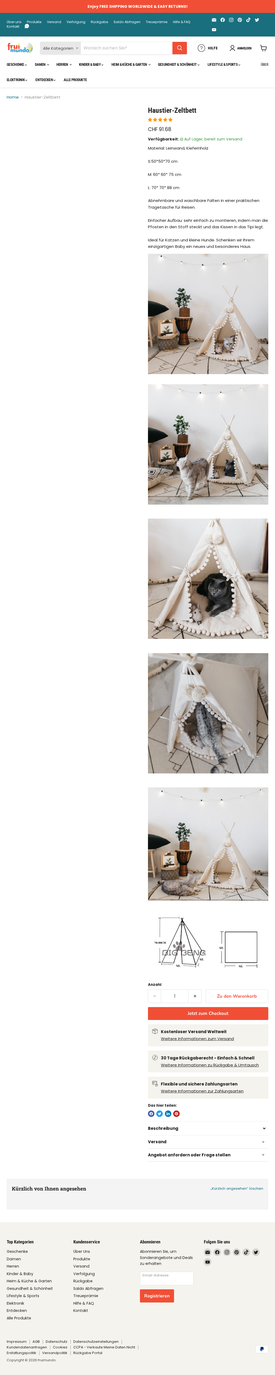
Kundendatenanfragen (27, 1347)
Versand (54, 22)
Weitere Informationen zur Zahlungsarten (202, 1091)
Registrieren (157, 1296)
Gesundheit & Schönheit (177, 64)
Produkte (34, 22)
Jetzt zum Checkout (208, 1013)
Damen (40, 64)
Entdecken (44, 80)
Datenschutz (56, 1341)
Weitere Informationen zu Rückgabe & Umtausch (210, 1065)
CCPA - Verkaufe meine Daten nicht (104, 1347)
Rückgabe (99, 22)
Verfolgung (76, 22)
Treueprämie (157, 22)
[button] (160, 119)
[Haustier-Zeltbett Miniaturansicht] (14, 119)
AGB (36, 1341)
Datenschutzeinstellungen (96, 1341)
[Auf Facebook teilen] (151, 1113)
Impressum (17, 1341)
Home (13, 97)
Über (264, 64)
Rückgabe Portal (87, 1352)
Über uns (14, 22)
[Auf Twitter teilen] (159, 1113)
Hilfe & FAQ (181, 22)
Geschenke (16, 64)
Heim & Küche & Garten (129, 64)
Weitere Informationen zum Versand (197, 1038)
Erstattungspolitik (21, 1352)
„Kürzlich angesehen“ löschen (237, 1188)
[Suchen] (179, 48)
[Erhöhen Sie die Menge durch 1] (195, 996)
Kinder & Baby (90, 64)
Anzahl (154, 985)
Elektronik (16, 80)
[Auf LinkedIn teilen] (168, 1113)
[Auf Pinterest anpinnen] (176, 1113)
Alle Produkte (75, 80)
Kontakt (13, 26)
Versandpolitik (54, 1352)
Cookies (60, 1347)
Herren (62, 64)
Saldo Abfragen (127, 22)
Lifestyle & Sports (223, 64)
